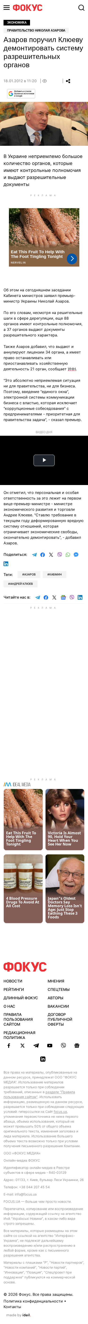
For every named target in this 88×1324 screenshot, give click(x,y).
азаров (30, 574)
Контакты (12, 1306)
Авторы (55, 998)
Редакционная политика (19, 1035)
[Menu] (7, 7)
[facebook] (9, 1045)
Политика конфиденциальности (33, 1301)
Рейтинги (14, 989)
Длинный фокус (21, 998)
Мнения (56, 981)
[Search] (81, 8)
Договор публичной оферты (60, 1019)
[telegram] (36, 1045)
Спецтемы (59, 989)
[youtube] (49, 1045)
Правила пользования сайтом (18, 1019)
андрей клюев (21, 583)
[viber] (63, 1045)
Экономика (17, 22)
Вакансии (58, 1006)
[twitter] (22, 1045)
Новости (13, 981)
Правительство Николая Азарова (36, 30)
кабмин (55, 574)
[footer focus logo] (25, 967)
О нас (9, 1006)
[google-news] (77, 1045)
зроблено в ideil (19, 1315)
